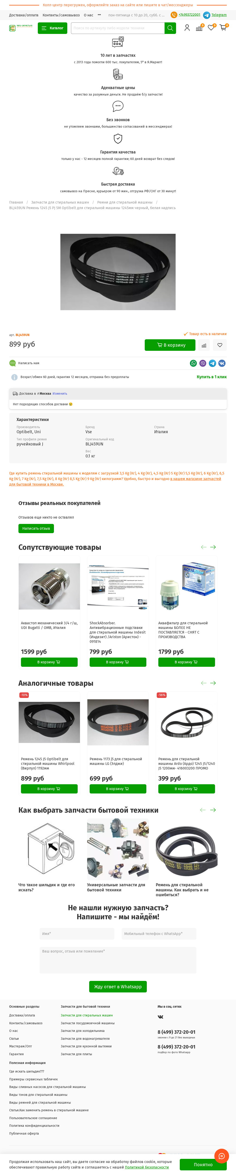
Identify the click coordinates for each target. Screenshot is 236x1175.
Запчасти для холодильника (83, 1031)
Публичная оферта (24, 1134)
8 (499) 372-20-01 (176, 1032)
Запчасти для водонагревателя (85, 1039)
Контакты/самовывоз (61, 15)
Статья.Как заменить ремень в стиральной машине (49, 1110)
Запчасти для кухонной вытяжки (86, 1046)
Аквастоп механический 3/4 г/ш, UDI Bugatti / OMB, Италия (49, 625)
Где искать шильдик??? (26, 1071)
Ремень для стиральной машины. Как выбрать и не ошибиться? (182, 889)
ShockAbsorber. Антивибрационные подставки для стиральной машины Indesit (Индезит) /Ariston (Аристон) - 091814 (118, 632)
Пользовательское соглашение (33, 1118)
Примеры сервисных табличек (33, 1079)
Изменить (60, 394)
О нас (88, 15)
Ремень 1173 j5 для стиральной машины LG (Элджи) (116, 761)
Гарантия (16, 1054)
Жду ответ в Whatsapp (118, 986)
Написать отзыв (36, 528)
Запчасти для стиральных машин (60, 202)
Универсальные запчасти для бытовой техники (116, 887)
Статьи (14, 1039)
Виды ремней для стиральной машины (40, 1103)
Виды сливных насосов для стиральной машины (47, 1087)
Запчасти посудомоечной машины (88, 1023)
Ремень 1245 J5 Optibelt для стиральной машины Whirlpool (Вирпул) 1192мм (47, 763)
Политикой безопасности (147, 1167)
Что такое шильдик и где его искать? (46, 887)
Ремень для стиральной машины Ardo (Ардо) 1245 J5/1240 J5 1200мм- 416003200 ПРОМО (186, 763)
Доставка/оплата (23, 15)
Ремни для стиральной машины (125, 202)
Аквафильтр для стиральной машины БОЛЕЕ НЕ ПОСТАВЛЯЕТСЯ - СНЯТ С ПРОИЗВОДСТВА (183, 630)
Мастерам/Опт (20, 1046)
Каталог (56, 28)
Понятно (203, 1164)
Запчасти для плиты (76, 1054)
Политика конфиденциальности (34, 1126)
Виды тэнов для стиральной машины (38, 1095)
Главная (16, 202)
